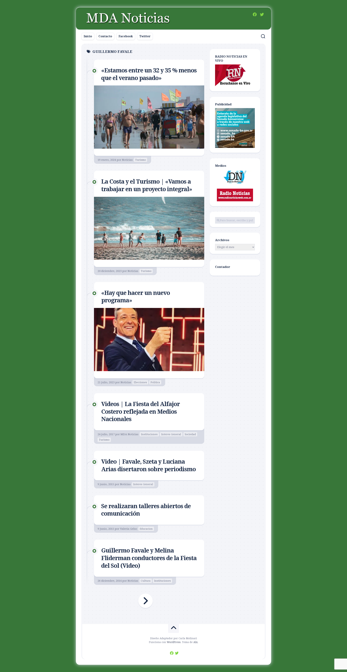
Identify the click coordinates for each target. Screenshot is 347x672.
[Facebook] (255, 14)
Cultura (146, 580)
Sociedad (190, 434)
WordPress (174, 642)
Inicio (88, 36)
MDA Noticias (129, 434)
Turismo (140, 159)
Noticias (127, 159)
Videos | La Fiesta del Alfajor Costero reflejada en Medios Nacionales (140, 412)
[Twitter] (262, 14)
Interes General (171, 434)
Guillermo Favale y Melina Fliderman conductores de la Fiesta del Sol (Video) (149, 558)
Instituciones (149, 434)
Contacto (105, 36)
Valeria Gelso (128, 528)
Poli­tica (155, 382)
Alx (195, 642)
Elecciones (140, 382)
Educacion (146, 528)
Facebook (126, 36)
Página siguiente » (145, 601)
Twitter (145, 36)
